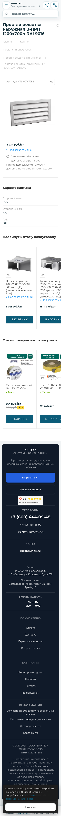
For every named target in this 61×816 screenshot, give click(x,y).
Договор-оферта (30, 726)
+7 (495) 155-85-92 (30, 524)
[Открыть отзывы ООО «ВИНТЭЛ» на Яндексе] (30, 500)
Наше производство (30, 672)
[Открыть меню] (6, 5)
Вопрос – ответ (30, 648)
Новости (30, 679)
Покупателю (30, 618)
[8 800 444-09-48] (30, 517)
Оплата (30, 627)
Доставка (30, 634)
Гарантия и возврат (30, 641)
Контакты (30, 686)
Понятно (30, 807)
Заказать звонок (30, 489)
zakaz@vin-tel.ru (30, 550)
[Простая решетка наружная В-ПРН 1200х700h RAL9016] (30, 113)
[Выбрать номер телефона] (55, 5)
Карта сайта (30, 732)
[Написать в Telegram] (46, 5)
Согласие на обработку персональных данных (30, 712)
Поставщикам (30, 692)
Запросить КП (30, 477)
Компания (30, 662)
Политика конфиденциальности (30, 719)
